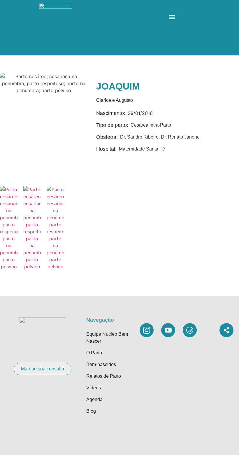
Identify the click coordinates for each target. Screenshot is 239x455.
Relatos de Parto (103, 376)
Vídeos (93, 387)
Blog (91, 411)
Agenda (94, 399)
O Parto (94, 352)
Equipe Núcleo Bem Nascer (107, 338)
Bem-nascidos (101, 364)
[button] (172, 17)
